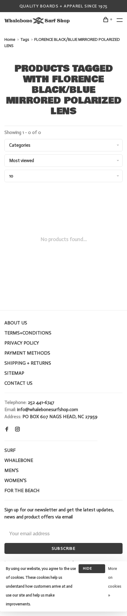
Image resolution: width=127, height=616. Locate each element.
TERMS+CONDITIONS (27, 333)
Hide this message (92, 569)
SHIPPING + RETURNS (27, 363)
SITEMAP (14, 373)
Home (9, 39)
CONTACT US (18, 383)
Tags (24, 39)
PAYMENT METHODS (27, 353)
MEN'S (11, 470)
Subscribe (64, 548)
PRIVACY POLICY (21, 343)
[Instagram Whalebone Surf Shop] (17, 429)
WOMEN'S (15, 480)
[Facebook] (6, 429)
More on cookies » (114, 581)
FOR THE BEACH (22, 490)
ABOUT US (15, 323)
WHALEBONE (18, 460)
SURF (10, 450)
